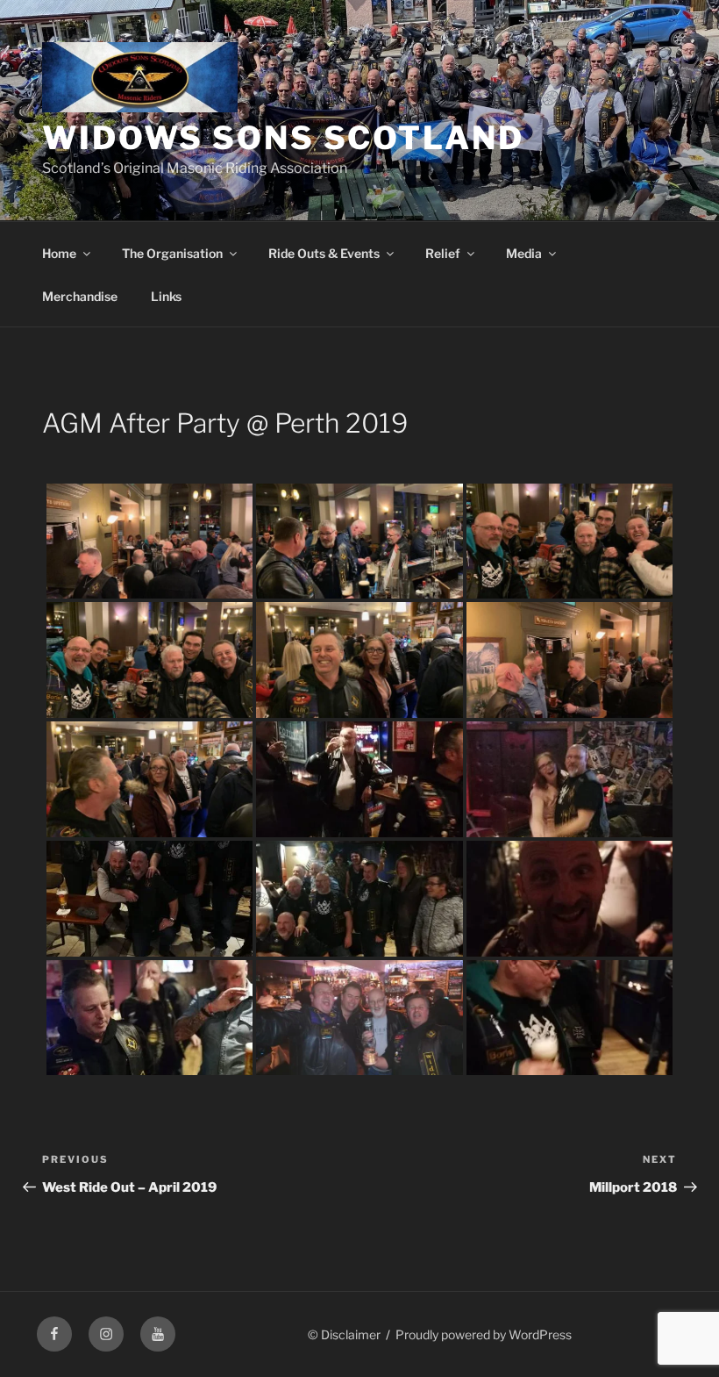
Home (59, 253)
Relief (442, 253)
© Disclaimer (344, 1334)
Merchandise (79, 296)
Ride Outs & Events (324, 253)
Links (166, 296)
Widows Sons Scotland (283, 137)
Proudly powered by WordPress (483, 1334)
